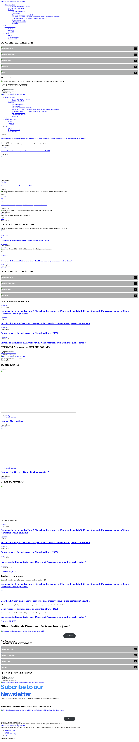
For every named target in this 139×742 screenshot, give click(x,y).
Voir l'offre (69, 636)
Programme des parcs (18, 20)
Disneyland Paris (10, 5)
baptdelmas (4, 235)
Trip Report (15, 23)
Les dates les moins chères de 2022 (22, 15)
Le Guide (11, 10)
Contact (7, 33)
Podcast (7, 25)
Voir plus (3, 147)
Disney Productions (10, 417)
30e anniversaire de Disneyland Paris (19, 6)
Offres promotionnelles (19, 22)
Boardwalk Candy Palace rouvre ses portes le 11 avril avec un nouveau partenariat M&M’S (25, 151)
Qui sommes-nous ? (14, 37)
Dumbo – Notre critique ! (13, 421)
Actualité (11, 32)
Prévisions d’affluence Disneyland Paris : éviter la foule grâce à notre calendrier (35, 16)
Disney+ (10, 28)
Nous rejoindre (12, 39)
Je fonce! (69, 719)
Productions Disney (10, 27)
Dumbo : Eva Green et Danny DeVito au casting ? (25, 472)
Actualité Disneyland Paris (16, 8)
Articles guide (16, 13)
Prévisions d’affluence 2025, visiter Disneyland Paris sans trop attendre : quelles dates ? (24, 205)
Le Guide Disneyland (18, 11)
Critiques (11, 30)
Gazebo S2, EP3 (8, 571)
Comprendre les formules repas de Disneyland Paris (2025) (29, 18)
